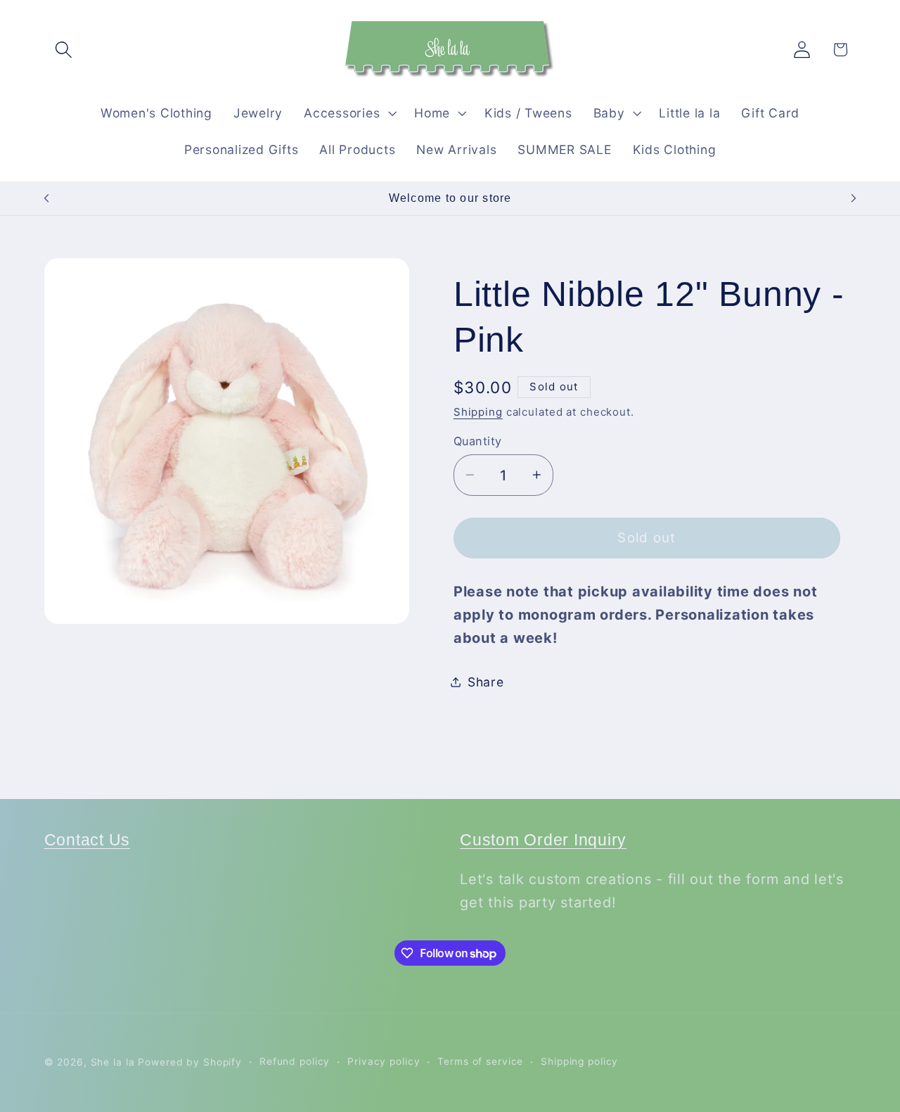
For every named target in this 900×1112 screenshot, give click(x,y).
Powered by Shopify (190, 1062)
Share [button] (486, 681)
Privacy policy (383, 1061)
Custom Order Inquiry (543, 840)
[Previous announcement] (46, 198)
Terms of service (480, 1061)
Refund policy (294, 1061)
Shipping (478, 411)
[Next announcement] (853, 198)
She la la (113, 1062)
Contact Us (87, 840)
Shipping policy (579, 1061)
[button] (63, 49)
